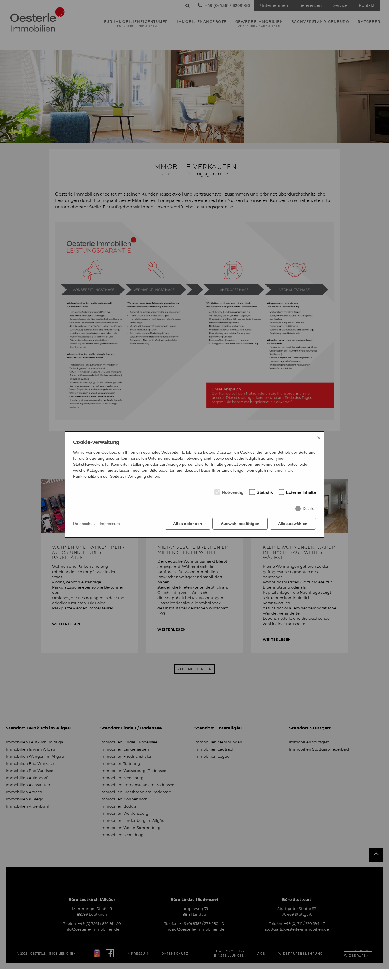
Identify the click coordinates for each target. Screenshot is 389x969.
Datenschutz (84, 523)
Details (308, 508)
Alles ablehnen (187, 523)
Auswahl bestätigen (240, 523)
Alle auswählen (293, 523)
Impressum (110, 523)
